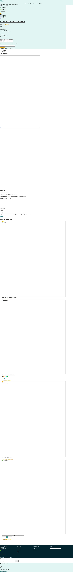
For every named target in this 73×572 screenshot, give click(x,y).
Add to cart (2, 47)
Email (1, 212)
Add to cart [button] (10, 299)
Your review (2, 208)
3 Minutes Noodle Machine (12, 21)
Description (4, 50)
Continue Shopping (3, 571)
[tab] (34, 50)
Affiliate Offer (7, 48)
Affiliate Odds (36, 546)
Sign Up (35, 548)
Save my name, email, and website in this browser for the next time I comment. (16, 214)
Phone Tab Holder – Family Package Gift (9, 297)
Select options (8, 380)
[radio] (2, 376)
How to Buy (19, 546)
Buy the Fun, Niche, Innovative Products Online (3, 547)
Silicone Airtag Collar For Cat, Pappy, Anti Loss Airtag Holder (13, 535)
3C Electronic (12, 48)
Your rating (2, 198)
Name (1, 210)
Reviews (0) (4, 51)
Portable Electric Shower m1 (7, 457)
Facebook (19, 549)
